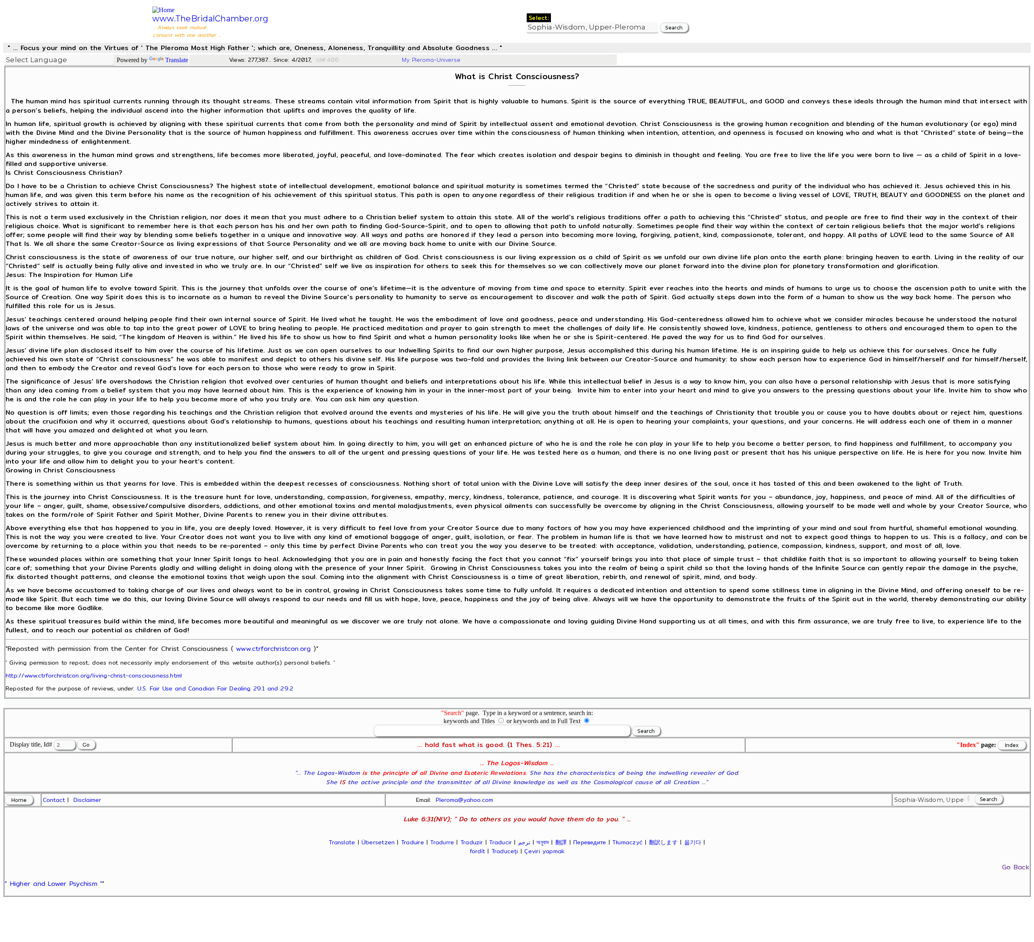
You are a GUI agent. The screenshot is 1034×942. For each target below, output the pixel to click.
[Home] (163, 9)
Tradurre (442, 842)
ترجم (524, 842)
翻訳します (663, 842)
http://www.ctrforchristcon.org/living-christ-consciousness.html (94, 675)
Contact (54, 799)
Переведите (589, 842)
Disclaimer (87, 799)
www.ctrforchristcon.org (273, 649)
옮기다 (693, 842)
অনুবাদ (542, 842)
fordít (477, 851)
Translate (176, 60)
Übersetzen (378, 842)
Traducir (500, 842)
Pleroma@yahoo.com (464, 799)
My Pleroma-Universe (431, 59)
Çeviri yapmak (544, 851)
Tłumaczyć (627, 842)
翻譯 (561, 842)
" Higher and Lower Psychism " (53, 884)
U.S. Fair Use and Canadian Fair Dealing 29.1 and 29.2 (215, 688)
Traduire (412, 842)
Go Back (1015, 867)
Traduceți (505, 851)
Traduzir (471, 842)
